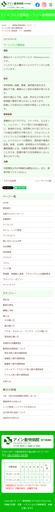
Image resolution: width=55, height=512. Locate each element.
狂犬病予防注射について (14, 412)
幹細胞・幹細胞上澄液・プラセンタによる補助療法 (26, 273)
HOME (3, 25)
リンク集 (7, 268)
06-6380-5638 (17, 455)
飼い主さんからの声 (12, 241)
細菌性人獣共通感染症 (14, 363)
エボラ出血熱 (10, 180)
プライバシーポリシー (13, 279)
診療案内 (7, 219)
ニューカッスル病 (43, 180)
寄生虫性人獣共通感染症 (15, 353)
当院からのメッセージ (13, 213)
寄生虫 (6, 299)
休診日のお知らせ (11, 417)
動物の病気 (8, 305)
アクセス (7, 257)
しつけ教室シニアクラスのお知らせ (19, 406)
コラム (6, 262)
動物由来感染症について (22, 25)
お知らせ (7, 381)
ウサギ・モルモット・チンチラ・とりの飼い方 (26, 331)
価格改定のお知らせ (12, 401)
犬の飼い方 (9, 320)
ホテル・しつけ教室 (12, 230)
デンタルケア (9, 235)
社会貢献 (7, 246)
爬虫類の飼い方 (11, 336)
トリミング (8, 224)
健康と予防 (8, 310)
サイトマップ (9, 284)
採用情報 (7, 252)
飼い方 (6, 316)
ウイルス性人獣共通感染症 (12, 28)
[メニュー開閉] (50, 4)
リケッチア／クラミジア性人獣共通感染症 (23, 369)
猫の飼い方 (9, 325)
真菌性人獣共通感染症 (14, 358)
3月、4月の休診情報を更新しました (19, 396)
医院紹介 (7, 208)
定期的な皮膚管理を (12, 343)
